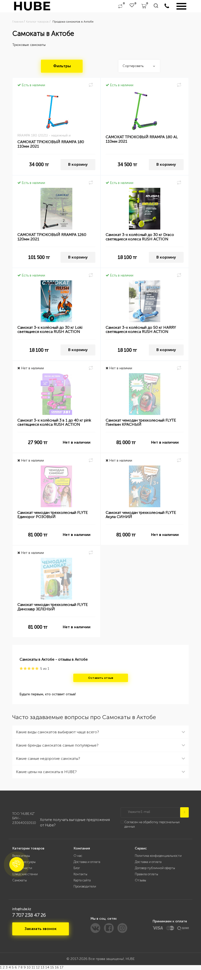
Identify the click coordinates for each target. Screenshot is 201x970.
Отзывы (140, 880)
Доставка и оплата (87, 862)
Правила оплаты (146, 874)
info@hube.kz (21, 909)
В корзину (78, 164)
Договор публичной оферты (155, 868)
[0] (120, 6)
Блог (77, 868)
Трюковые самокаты (29, 45)
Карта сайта (82, 880)
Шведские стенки (25, 874)
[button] (16, 864)
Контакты (80, 874)
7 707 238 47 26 (29, 915)
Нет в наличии (76, 442)
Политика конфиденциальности (158, 856)
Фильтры (62, 66)
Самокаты (19, 880)
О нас (78, 856)
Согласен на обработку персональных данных (152, 824)
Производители (85, 886)
